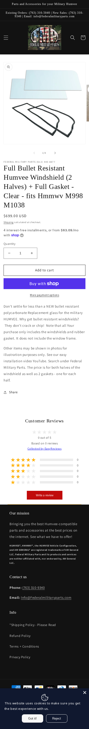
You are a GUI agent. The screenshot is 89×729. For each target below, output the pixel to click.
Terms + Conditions (24, 646)
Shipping (9, 222)
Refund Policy (20, 636)
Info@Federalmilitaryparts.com (46, 597)
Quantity (9, 244)
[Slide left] (34, 153)
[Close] (84, 692)
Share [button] (13, 392)
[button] (6, 37)
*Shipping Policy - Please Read (32, 625)
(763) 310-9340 (33, 587)
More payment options (44, 295)
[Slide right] (55, 153)
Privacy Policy (19, 657)
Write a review (44, 495)
